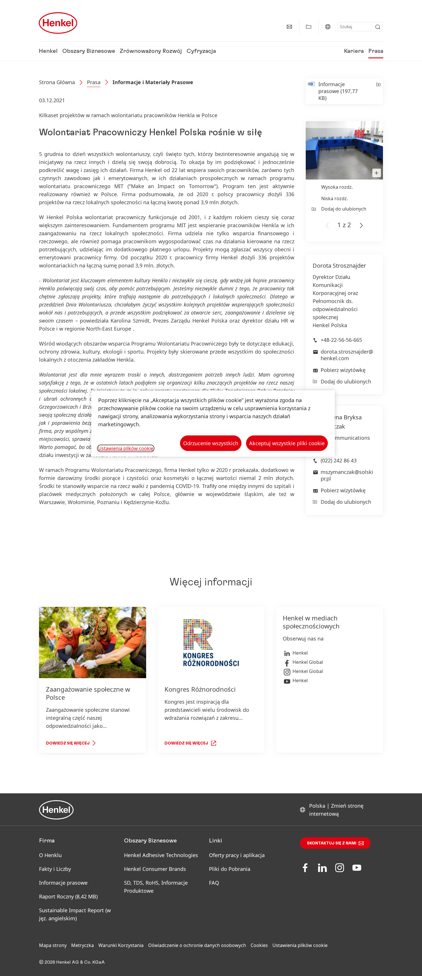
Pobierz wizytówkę (343, 370)
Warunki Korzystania (121, 945)
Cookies (259, 945)
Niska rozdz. (334, 198)
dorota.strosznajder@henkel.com (347, 355)
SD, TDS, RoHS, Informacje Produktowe (156, 886)
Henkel (48, 51)
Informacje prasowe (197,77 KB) (338, 91)
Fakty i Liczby (55, 868)
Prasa (375, 51)
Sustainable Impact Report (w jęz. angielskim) (75, 914)
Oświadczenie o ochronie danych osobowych (197, 945)
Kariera (354, 51)
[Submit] (377, 27)
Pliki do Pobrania (229, 868)
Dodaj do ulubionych (343, 209)
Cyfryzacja (201, 51)
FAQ (214, 882)
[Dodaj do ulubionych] (378, 91)
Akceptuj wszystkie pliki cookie (287, 443)
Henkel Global (308, 662)
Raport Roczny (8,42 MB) (68, 896)
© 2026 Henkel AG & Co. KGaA (72, 962)
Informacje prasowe (63, 882)
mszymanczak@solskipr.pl (347, 475)
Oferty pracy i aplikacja (237, 855)
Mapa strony (53, 945)
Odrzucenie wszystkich (210, 443)
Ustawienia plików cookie (300, 945)
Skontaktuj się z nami (331, 843)
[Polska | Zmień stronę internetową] (328, 27)
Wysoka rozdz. (337, 187)
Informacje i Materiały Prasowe (153, 82)
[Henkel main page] (58, 22)
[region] (213, 423)
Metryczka (82, 945)
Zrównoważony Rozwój (151, 51)
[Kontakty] (289, 27)
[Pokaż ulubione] (308, 27)
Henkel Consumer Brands (155, 868)
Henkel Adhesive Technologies (161, 855)
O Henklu (50, 855)
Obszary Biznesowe (88, 51)
